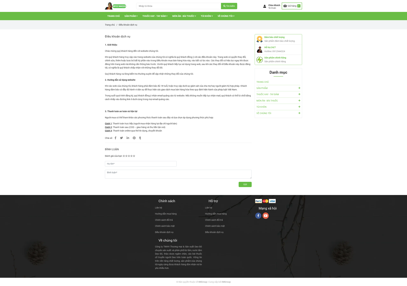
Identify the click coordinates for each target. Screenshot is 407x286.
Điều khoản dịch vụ (164, 232)
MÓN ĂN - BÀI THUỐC (183, 16)
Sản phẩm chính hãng (275, 57)
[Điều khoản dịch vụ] (115, 6)
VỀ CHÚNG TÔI (225, 16)
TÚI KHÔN (206, 16)
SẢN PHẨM (130, 16)
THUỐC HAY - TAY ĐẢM (154, 16)
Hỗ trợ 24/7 (270, 47)
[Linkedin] (128, 138)
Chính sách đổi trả (164, 220)
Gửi (245, 184)
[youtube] (266, 215)
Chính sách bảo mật (165, 226)
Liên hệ (158, 207)
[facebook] (258, 215)
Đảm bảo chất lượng (274, 37)
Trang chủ (110, 25)
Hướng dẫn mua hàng (166, 213)
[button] (271, 6)
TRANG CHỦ (113, 16)
